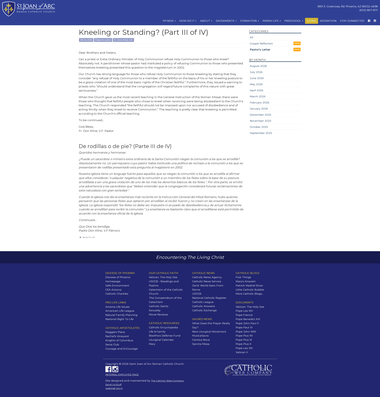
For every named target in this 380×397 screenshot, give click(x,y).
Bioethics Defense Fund (164, 335)
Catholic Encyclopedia (163, 327)
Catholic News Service (206, 281)
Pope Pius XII (244, 335)
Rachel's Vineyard (117, 336)
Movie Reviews (158, 314)
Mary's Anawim (246, 281)
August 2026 (258, 65)
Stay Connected (352, 20)
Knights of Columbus (119, 340)
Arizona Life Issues (117, 306)
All (251, 37)
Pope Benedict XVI (248, 319)
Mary (152, 343)
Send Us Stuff (113, 384)
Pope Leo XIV (244, 310)
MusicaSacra (200, 335)
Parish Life (271, 20)
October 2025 (259, 126)
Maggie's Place (115, 332)
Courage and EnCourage (121, 348)
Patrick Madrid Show (249, 285)
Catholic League (203, 302)
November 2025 (260, 120)
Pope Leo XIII (244, 348)
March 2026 (258, 96)
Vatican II (242, 352)
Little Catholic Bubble (250, 289)
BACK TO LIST (89, 237)
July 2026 (256, 72)
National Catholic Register (209, 297)
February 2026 (259, 102)
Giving (311, 20)
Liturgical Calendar (161, 339)
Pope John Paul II (247, 323)
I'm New (168, 20)
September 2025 (261, 133)
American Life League (119, 310)
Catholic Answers (203, 306)
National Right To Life (119, 319)
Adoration (328, 20)
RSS (296, 43)
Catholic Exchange (204, 310)
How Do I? (187, 20)
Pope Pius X (243, 343)
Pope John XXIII (246, 331)
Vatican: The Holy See (163, 277)
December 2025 (260, 114)
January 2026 (259, 108)
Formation (249, 20)
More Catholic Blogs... (249, 293)
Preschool (293, 20)
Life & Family (157, 331)
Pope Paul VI (244, 327)
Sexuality (155, 310)
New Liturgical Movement (209, 331)
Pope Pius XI (244, 339)
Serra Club (112, 344)
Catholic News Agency (207, 277)
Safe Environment (117, 285)
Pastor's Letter (260, 49)
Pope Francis (244, 314)
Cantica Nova (201, 339)
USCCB (196, 293)
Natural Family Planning (121, 314)
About (205, 20)
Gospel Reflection (261, 43)
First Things (243, 277)
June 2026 (257, 78)
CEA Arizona (113, 289)
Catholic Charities (116, 293)
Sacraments (225, 20)
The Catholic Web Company (167, 380)
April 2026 (256, 90)
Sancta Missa (200, 343)
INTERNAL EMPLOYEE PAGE (122, 374)
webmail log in (114, 388)
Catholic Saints (158, 306)
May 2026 (256, 84)
